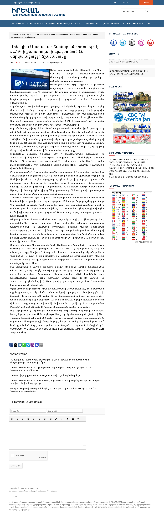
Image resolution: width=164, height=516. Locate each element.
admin (18, 62)
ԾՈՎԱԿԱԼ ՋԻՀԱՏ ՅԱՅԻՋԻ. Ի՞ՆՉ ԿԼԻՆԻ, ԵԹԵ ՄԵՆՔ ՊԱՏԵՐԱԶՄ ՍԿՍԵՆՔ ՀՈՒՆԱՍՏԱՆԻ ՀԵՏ (131, 167)
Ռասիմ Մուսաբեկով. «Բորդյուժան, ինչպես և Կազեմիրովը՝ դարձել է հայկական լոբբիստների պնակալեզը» (55, 382)
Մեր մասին (28, 2)
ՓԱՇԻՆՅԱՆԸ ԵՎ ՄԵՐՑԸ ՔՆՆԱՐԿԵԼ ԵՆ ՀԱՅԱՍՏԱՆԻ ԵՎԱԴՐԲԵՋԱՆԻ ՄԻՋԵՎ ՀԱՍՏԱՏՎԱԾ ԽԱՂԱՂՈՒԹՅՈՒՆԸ (128, 176)
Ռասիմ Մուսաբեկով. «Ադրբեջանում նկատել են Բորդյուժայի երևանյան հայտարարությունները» (50, 369)
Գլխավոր (17, 2)
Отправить (15, 465)
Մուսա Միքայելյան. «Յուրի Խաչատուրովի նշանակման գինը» (45, 375)
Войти (146, 2)
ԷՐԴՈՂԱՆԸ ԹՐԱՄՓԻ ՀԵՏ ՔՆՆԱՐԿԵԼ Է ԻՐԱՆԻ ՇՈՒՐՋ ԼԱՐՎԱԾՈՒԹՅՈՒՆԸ (128, 68)
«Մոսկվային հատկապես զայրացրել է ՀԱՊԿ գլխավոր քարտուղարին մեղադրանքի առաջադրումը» (49, 361)
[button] (11, 419)
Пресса (41, 62)
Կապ (37, 2)
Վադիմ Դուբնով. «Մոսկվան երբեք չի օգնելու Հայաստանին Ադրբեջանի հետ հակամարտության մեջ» (53, 390)
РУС (115, 2)
